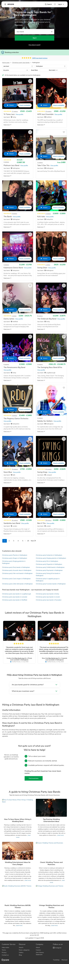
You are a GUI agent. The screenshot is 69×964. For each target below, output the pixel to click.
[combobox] (18, 66)
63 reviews (48, 469)
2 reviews (6, 162)
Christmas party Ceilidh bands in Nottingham (50, 567)
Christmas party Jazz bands (21, 63)
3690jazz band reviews (39, 58)
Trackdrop (56, 960)
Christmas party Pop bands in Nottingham (49, 570)
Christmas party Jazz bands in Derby (47, 594)
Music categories (24, 950)
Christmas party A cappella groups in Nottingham (47, 580)
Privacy (4, 953)
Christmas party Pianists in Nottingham (14, 555)
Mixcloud (64, 960)
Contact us (5, 955)
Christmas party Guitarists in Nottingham (49, 555)
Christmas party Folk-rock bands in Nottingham (17, 573)
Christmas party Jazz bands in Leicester (14, 597)
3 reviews (6, 265)
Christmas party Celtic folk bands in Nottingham (17, 584)
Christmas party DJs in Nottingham (47, 561)
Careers (38, 950)
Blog (20, 955)
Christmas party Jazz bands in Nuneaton (48, 600)
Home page (5, 63)
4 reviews (48, 214)
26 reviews (48, 520)
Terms (4, 950)
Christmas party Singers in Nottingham (14, 558)
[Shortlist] (55, 4)
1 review (47, 265)
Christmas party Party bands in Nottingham (16, 567)
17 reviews (15, 111)
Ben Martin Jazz (20, 658)
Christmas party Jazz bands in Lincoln (48, 597)
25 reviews (15, 520)
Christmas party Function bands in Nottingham (51, 584)
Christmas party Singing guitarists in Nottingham (13, 562)
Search (49, 4)
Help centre (5, 947)
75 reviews (15, 469)
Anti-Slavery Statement (40, 954)
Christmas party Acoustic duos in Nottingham (16, 570)
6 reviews (14, 213)
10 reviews (48, 111)
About (38, 947)
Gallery (21, 953)
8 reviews (40, 316)
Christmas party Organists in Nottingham (49, 564)
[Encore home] (11, 4)
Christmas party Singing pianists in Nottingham (51, 558)
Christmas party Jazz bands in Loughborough (16, 594)
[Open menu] (5, 4)
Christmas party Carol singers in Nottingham (16, 579)
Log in (60, 4)
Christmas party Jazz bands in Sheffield (14, 600)
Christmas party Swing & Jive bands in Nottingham (48, 574)
